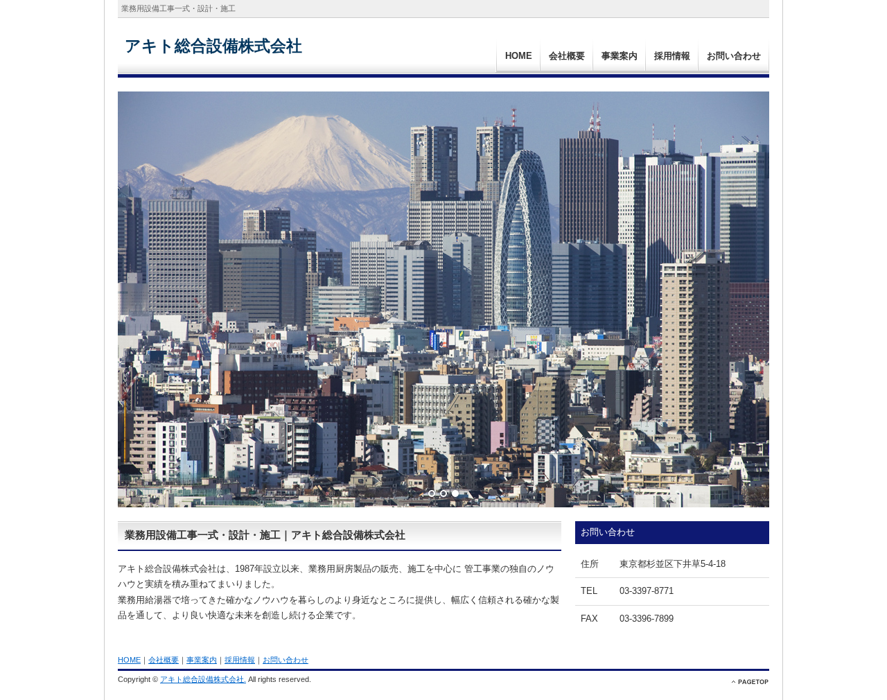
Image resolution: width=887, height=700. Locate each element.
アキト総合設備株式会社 (213, 46)
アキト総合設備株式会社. (203, 679)
